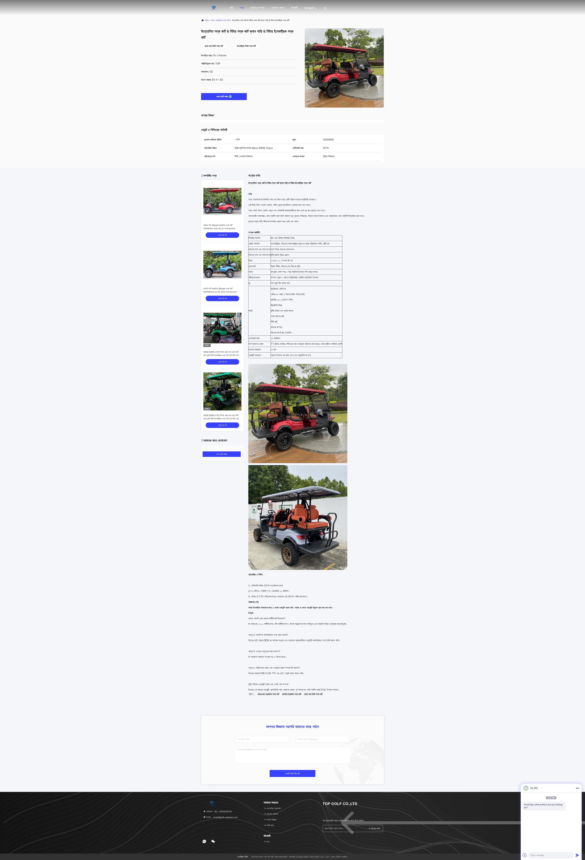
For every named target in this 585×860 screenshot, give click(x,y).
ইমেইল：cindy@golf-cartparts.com (222, 817)
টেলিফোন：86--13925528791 (219, 811)
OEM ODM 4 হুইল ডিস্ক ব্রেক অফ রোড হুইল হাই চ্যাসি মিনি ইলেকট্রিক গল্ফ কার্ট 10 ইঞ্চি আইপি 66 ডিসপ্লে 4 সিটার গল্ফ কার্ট (221, 355)
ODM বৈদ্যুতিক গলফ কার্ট (291, 694)
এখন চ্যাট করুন (222, 96)
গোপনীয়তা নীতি (242, 857)
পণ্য (242, 7)
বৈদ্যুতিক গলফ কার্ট (222, 20)
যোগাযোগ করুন (277, 7)
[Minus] (577, 788)
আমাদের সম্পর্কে (257, 7)
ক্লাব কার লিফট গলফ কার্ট (313, 694)
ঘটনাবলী (294, 7)
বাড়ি (231, 7)
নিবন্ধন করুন (375, 828)
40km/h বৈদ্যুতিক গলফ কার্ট (268, 694)
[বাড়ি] (213, 7)
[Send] (577, 855)
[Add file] (525, 855)
